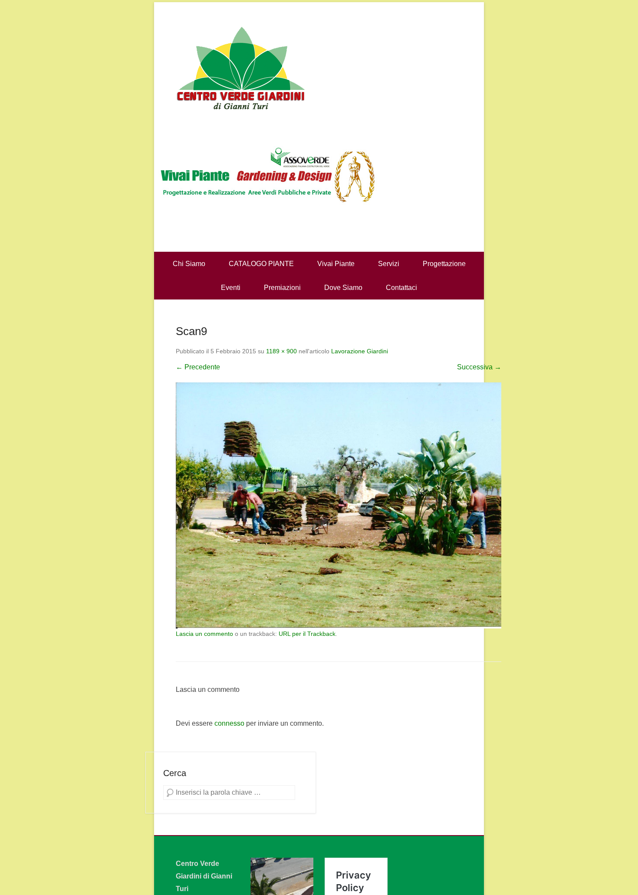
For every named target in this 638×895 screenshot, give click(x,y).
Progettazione (444, 263)
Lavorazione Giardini (359, 351)
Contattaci (401, 287)
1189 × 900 (281, 351)
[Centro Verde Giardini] (319, 67)
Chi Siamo (189, 263)
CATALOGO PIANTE (261, 263)
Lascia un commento (204, 633)
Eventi (230, 287)
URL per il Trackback (307, 633)
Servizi (388, 263)
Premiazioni (282, 287)
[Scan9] (338, 505)
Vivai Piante (336, 263)
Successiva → (479, 367)
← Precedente (198, 367)
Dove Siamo (343, 287)
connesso (229, 723)
